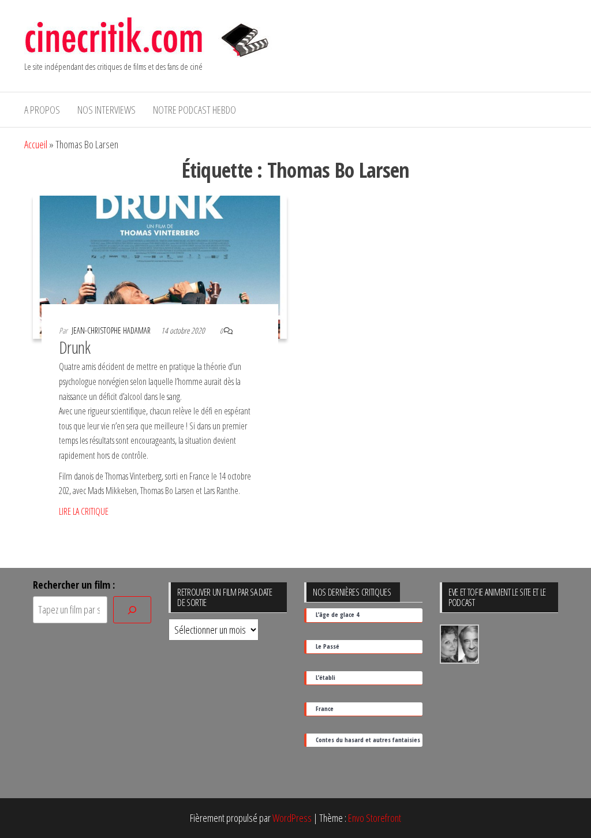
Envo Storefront (374, 818)
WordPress (292, 818)
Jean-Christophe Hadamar (112, 330)
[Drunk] (160, 266)
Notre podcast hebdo (194, 110)
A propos (42, 110)
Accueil (35, 144)
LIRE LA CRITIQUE (84, 511)
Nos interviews (106, 110)
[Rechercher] (132, 609)
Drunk (74, 347)
